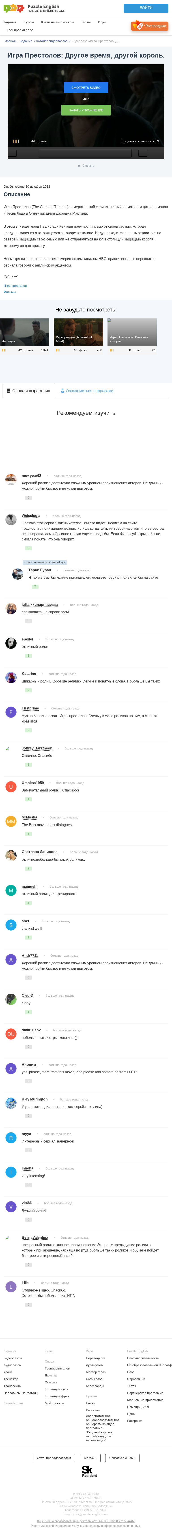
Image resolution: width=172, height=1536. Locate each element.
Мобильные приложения (145, 1400)
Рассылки (93, 1410)
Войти (146, 8)
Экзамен (51, 1382)
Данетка (51, 1375)
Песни (90, 1403)
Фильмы (10, 292)
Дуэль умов (94, 1365)
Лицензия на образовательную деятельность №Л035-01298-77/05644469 (86, 1521)
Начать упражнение (86, 110)
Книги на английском (57, 22)
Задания (9, 22)
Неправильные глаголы (21, 1393)
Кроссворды (95, 1386)
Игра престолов (15, 285)
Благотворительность (143, 1358)
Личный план (13, 1403)
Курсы (29, 22)
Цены (131, 1414)
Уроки (8, 1372)
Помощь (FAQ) (138, 1407)
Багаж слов (94, 1379)
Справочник (136, 1379)
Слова (49, 1361)
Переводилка (95, 1358)
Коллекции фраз (57, 1396)
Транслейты (12, 1386)
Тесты (86, 22)
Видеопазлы (13, 1358)
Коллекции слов (56, 1389)
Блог (130, 1372)
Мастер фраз (95, 1372)
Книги (49, 1351)
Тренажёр (11, 1379)
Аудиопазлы (13, 1365)
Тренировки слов (20, 30)
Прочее (91, 1396)
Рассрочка (134, 1421)
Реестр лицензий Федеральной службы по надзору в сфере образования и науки (86, 1525)
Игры (102, 22)
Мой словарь (54, 1403)
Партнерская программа (145, 1393)
